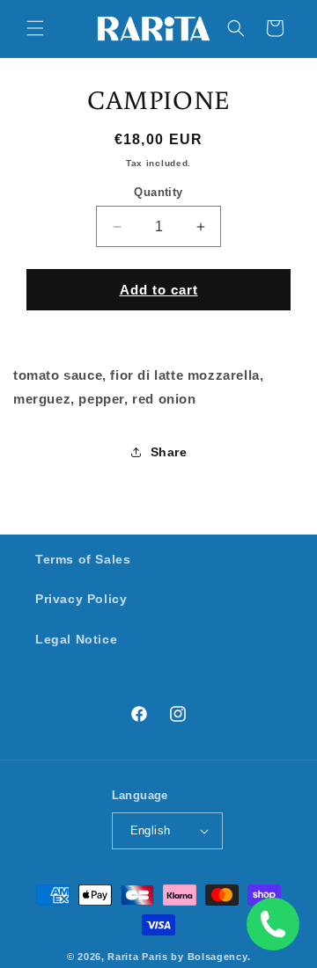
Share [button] (169, 452)
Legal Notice (76, 639)
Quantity (158, 192)
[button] (35, 28)
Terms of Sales (82, 559)
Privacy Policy (81, 599)
